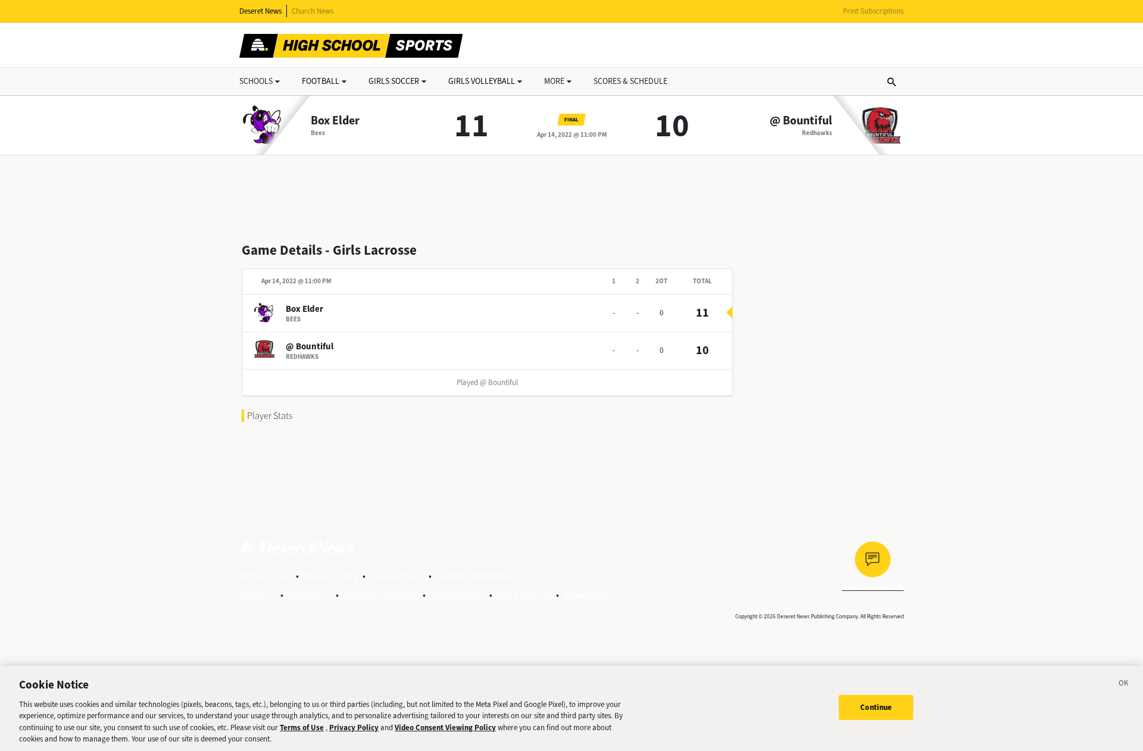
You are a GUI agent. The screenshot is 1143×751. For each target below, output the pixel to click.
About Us (257, 595)
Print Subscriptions (873, 11)
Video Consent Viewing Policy (445, 727)
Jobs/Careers (457, 595)
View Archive (589, 595)
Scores (630, 81)
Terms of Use (265, 575)
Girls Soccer (393, 81)
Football (320, 81)
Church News (312, 11)
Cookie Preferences (475, 575)
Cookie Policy (397, 575)
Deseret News (260, 11)
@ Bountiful (801, 121)
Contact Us (309, 595)
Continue (876, 707)
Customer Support (380, 595)
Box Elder (335, 121)
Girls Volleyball (481, 81)
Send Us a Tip (524, 595)
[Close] (1124, 685)
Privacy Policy (331, 575)
